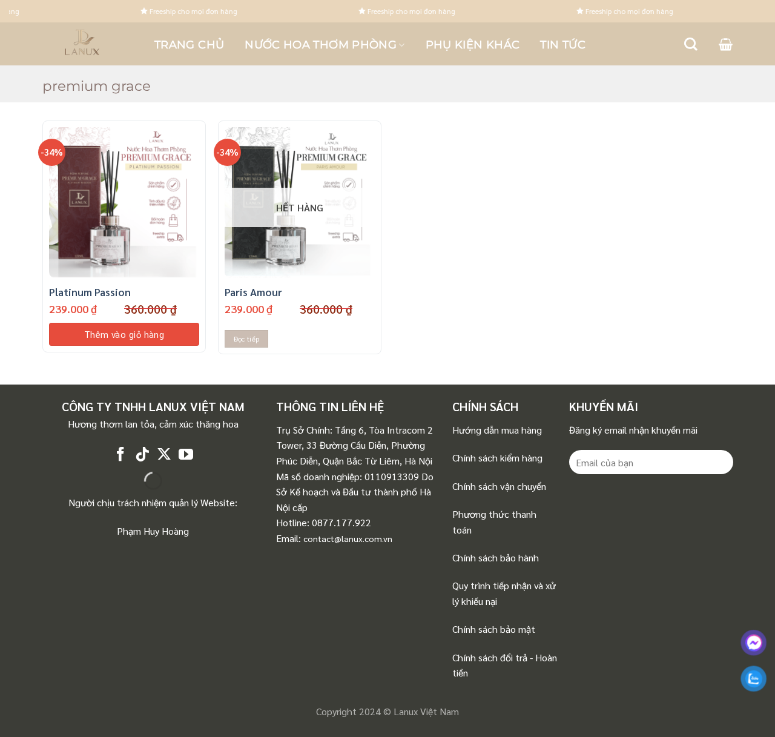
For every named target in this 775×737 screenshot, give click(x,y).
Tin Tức (562, 44)
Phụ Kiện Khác (473, 44)
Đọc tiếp (247, 338)
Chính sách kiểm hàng (497, 457)
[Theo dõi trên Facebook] (120, 455)
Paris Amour (253, 292)
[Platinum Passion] (124, 202)
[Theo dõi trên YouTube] (186, 455)
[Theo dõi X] (164, 455)
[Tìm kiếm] (691, 44)
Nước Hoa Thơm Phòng (321, 44)
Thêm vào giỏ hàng (124, 334)
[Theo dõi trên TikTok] (142, 455)
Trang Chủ (189, 44)
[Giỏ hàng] (726, 44)
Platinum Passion (90, 292)
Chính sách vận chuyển (499, 486)
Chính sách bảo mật (493, 629)
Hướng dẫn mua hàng (497, 429)
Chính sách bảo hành (495, 557)
